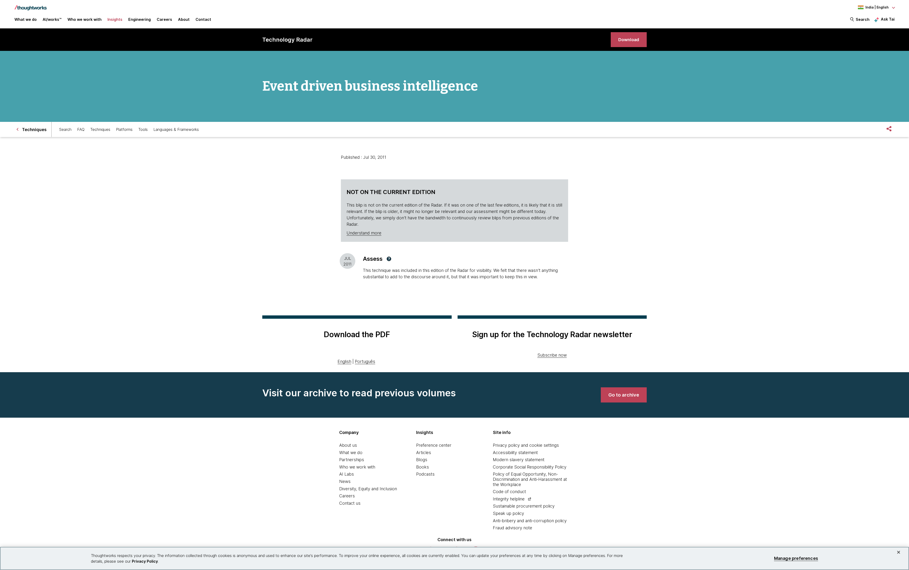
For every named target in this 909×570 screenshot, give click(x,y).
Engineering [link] (139, 19)
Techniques (100, 129)
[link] (629, 39)
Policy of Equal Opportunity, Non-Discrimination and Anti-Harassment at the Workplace (530, 479)
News (345, 481)
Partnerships (351, 459)
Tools (143, 129)
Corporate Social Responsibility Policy (529, 466)
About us (348, 445)
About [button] (184, 19)
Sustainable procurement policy (524, 506)
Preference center (433, 445)
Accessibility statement (515, 452)
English (344, 361)
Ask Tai (888, 19)
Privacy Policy (145, 561)
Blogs (421, 459)
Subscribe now (552, 355)
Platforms (124, 129)
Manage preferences (796, 558)
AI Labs (346, 474)
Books (422, 466)
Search (862, 19)
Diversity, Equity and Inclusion (368, 488)
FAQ (81, 129)
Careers (347, 495)
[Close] (898, 552)
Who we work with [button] (84, 19)
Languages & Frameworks (176, 129)
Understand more (364, 232)
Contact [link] (203, 19)
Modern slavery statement (518, 459)
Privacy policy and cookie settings (526, 445)
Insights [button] (114, 19)
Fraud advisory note (512, 527)
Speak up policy (508, 513)
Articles (423, 452)
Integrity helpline (509, 498)
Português (365, 361)
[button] (389, 258)
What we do (350, 452)
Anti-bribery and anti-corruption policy (530, 520)
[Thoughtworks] (30, 5)
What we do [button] (25, 19)
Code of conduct (509, 491)
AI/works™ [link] (52, 19)
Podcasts (425, 474)
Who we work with (357, 466)
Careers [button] (164, 19)
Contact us (350, 503)
